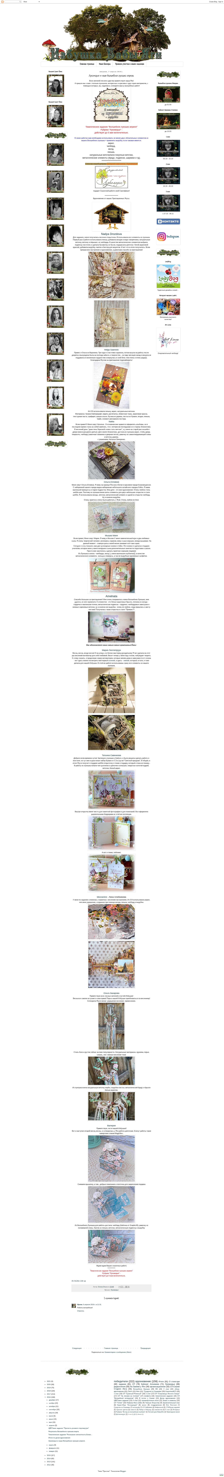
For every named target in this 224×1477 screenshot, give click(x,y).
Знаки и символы (169, 1400)
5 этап (167, 1410)
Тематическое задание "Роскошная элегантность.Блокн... (70, 1434)
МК (156, 1389)
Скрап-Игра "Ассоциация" (127, 1405)
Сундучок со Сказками (122, 1407)
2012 (49, 1465)
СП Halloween (147, 1407)
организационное (157, 1386)
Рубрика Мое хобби (134, 1403)
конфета (147, 1396)
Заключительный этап (171, 1403)
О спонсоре (174, 1381)
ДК (134, 1414)
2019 (49, 1388)
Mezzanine (102, 897)
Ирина (79, 1304)
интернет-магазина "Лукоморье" (122, 164)
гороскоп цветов (122, 1410)
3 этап (166, 1389)
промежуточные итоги (150, 1400)
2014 (49, 1458)
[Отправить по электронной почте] (120, 1287)
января (52, 1451)
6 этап (130, 1414)
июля (51, 1416)
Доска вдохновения (167, 1398)
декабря (52, 1400)
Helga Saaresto (111, 350)
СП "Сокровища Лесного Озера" (167, 1394)
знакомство (158, 1410)
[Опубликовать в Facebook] (126, 1287)
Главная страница (87, 64)
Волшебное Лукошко (141, 1389)
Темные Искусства (152, 1403)
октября (52, 1406)
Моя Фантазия (171, 1405)
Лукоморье (114, 1290)
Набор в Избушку (145, 1410)
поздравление (156, 1405)
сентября (52, 1409)
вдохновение (143, 1381)
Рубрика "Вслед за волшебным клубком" (130, 1412)
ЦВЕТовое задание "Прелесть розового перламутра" (68, 1428)
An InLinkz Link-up (79, 1281)
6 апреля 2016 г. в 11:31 (92, 1304)
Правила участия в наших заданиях (129, 64)
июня (51, 1419)
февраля (52, 1448)
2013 (49, 1462)
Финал (140, 1414)
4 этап (135, 1400)
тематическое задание (164, 1396)
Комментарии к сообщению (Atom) (118, 1352)
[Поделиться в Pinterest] (128, 1287)
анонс (144, 1405)
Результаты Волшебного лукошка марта (63, 1431)
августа (52, 1413)
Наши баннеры (104, 64)
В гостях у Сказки (146, 1398)
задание (122, 1384)
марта (51, 1445)
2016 (49, 1397)
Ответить (80, 1311)
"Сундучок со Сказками (152, 1391)
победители (121, 1381)
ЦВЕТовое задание (121, 1400)
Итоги (161, 1381)
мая (50, 1422)
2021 (49, 1381)
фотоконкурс (120, 1414)
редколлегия (119, 1386)
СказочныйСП (170, 1391)
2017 (49, 1394)
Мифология (159, 1407)
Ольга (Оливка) (111, 482)
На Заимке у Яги (137, 1386)
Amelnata (111, 596)
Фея (137, 1391)
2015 (49, 1455)
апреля (52, 1425)
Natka (111, 421)
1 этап (116, 1394)
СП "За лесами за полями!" (129, 1396)
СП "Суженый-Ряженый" (132, 1394)
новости (133, 1410)
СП (133, 1384)
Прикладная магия (173, 1412)
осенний (111, 660)
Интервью (176, 1410)
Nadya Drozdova (111, 233)
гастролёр (136, 1407)
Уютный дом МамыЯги (156, 1412)
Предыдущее (145, 1348)
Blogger (123, 1471)
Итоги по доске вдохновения (59, 1438)
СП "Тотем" (118, 1403)
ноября (52, 1403)
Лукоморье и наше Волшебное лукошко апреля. (66, 1441)
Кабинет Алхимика (150, 1384)
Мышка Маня (111, 535)
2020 (49, 1384)
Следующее (77, 1348)
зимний (126, 660)
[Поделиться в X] (124, 1287)
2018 (49, 1391)
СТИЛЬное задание (173, 1407)
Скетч (130, 1391)
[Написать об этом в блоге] (122, 1287)
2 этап (148, 1394)
